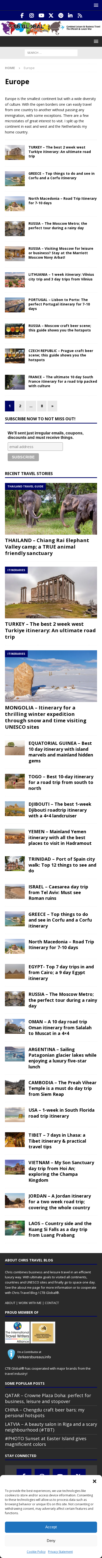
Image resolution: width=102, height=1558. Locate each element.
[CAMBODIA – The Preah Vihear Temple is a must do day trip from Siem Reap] (15, 1087)
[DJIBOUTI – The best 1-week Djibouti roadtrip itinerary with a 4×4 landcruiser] (15, 808)
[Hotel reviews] (15, 253)
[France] (15, 382)
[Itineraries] (15, 152)
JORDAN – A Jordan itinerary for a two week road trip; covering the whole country (59, 1201)
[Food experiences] (15, 331)
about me (24, 1287)
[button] (94, 1481)
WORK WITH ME (30, 1303)
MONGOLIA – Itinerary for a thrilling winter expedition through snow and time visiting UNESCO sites (45, 717)
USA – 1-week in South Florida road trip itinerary (61, 1113)
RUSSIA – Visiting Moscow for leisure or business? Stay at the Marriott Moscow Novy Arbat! (60, 253)
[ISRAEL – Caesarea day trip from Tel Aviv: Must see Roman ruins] (15, 891)
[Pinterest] (60, 16)
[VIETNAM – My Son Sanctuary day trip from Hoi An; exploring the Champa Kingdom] (15, 1167)
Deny (51, 1540)
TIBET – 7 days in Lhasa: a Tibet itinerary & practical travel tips (57, 1141)
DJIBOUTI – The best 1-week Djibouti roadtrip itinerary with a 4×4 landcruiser (59, 810)
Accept (51, 1527)
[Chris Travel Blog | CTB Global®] (51, 33)
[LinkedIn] (70, 16)
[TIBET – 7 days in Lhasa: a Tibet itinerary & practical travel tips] (15, 1139)
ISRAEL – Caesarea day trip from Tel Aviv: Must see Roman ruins (58, 892)
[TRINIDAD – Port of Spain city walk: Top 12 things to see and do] (15, 863)
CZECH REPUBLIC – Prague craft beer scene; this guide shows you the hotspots (60, 355)
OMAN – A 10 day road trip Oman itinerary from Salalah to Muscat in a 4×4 (60, 1027)
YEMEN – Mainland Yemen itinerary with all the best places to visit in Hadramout (60, 837)
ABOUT (10, 1303)
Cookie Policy (36, 1552)
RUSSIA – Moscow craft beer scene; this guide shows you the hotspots (59, 327)
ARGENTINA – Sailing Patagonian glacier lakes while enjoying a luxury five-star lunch (62, 1058)
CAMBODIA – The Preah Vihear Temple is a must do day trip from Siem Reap (62, 1088)
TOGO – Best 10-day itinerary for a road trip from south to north (60, 782)
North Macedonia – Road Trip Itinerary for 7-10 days (62, 200)
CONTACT (52, 1303)
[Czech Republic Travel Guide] (15, 356)
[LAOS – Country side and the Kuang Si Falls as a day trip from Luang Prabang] (15, 1228)
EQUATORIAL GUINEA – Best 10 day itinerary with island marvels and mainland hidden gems (60, 751)
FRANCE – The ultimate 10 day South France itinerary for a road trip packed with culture (62, 381)
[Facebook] (22, 16)
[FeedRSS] (80, 16)
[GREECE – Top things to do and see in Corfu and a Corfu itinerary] (15, 918)
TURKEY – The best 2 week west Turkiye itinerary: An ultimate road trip (59, 151)
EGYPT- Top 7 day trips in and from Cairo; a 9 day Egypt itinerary (61, 972)
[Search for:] (51, 52)
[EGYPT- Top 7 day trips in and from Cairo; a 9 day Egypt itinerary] (15, 971)
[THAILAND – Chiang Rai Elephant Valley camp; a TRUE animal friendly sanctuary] (51, 509)
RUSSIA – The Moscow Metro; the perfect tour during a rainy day (57, 225)
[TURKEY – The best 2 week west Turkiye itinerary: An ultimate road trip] (51, 592)
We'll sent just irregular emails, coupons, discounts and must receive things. (45, 435)
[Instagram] (31, 16)
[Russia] (15, 228)
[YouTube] (41, 16)
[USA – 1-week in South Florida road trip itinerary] (15, 1114)
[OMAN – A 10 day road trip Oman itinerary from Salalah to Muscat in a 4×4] (15, 1026)
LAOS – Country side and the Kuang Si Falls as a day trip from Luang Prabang (60, 1229)
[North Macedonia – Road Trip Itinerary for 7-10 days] (15, 946)
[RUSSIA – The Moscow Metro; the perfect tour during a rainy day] (15, 998)
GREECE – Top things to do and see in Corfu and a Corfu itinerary (61, 175)
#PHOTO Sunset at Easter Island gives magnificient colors (45, 1441)
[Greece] (15, 178)
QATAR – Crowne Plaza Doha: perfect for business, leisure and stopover (48, 1398)
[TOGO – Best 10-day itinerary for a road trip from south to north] (15, 781)
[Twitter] (51, 16)
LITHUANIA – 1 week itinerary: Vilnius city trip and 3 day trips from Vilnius (61, 276)
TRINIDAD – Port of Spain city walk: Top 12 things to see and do (62, 865)
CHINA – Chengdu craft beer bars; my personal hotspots (44, 1412)
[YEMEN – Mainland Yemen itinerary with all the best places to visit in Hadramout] (15, 836)
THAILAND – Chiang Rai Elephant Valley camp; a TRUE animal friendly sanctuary (47, 546)
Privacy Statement (60, 1552)
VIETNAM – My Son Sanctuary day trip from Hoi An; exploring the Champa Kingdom (61, 1171)
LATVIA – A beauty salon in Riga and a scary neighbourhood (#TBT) (51, 1427)
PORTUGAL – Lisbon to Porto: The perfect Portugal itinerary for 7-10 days (59, 304)
